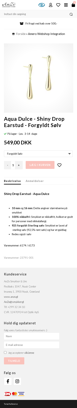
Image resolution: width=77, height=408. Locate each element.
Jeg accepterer (21, 352)
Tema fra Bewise (11, 404)
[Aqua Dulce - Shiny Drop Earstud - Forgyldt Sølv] (38, 78)
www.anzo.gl (11, 296)
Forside (21, 34)
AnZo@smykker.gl (14, 301)
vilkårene (29, 352)
